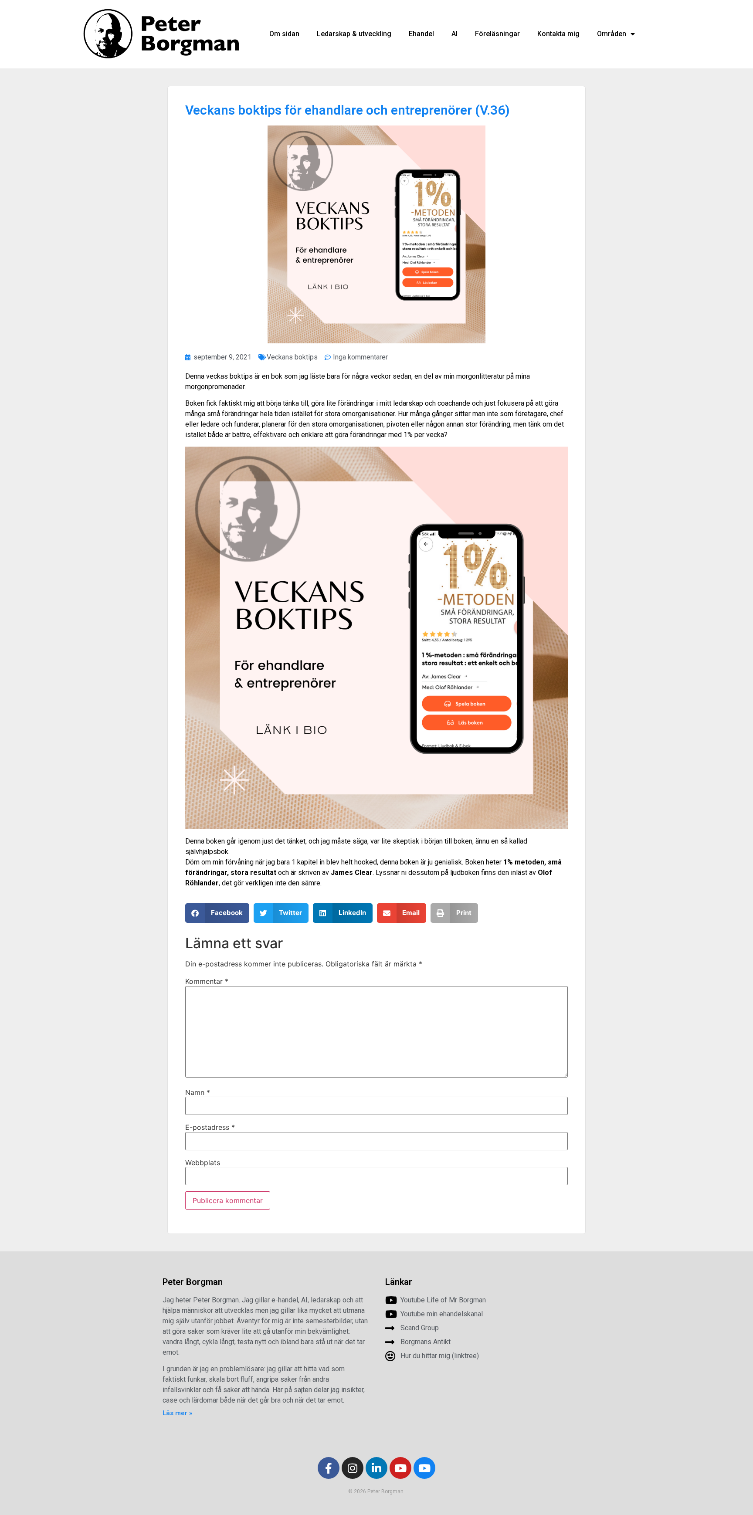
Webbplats (202, 1162)
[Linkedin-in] (376, 1468)
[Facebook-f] (328, 1468)
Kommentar (206, 981)
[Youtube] (400, 1468)
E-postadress (210, 1127)
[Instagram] (352, 1468)
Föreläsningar (497, 34)
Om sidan (284, 34)
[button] (217, 913)
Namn (197, 1092)
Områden (611, 34)
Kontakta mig (558, 34)
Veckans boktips (292, 357)
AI (454, 34)
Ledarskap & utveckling (354, 34)
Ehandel (421, 34)
